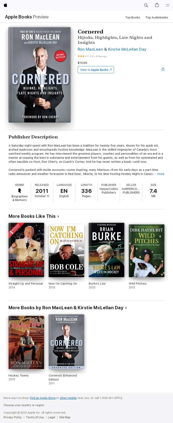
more (160, 174)
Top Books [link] (132, 17)
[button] (146, 5)
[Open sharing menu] (163, 69)
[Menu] (167, 5)
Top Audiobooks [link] (157, 17)
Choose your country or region (24, 405)
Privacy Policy (13, 417)
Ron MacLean (90, 49)
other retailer (68, 398)
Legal (51, 417)
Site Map (65, 417)
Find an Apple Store (43, 398)
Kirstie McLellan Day (127, 49)
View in (94, 69)
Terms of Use (35, 417)
